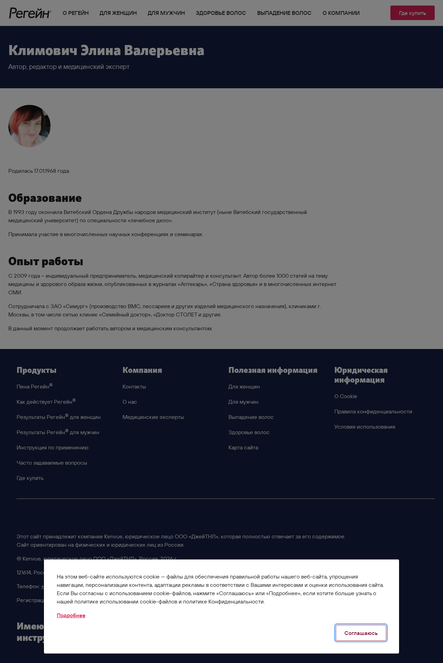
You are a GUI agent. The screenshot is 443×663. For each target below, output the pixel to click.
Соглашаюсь (361, 632)
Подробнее (71, 615)
